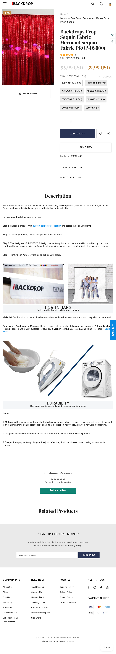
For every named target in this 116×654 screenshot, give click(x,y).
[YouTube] (109, 587)
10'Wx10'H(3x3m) (96, 99)
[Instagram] (96, 587)
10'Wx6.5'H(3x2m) (96, 91)
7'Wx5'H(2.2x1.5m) (96, 83)
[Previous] (6, 47)
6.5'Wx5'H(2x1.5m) (71, 83)
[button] (67, 55)
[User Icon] (101, 4)
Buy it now (86, 147)
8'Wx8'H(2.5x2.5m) (72, 99)
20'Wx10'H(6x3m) (71, 108)
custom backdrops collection (47, 226)
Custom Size (92, 108)
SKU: (62, 58)
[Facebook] (90, 587)
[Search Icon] (92, 3)
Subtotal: (65, 156)
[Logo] (22, 4)
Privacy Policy (74, 545)
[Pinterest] (102, 587)
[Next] (49, 47)
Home (63, 14)
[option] (28, 47)
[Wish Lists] (100, 133)
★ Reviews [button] (113, 330)
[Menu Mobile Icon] (4, 4)
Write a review (58, 490)
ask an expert (30, 94)
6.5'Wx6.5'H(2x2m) (72, 91)
